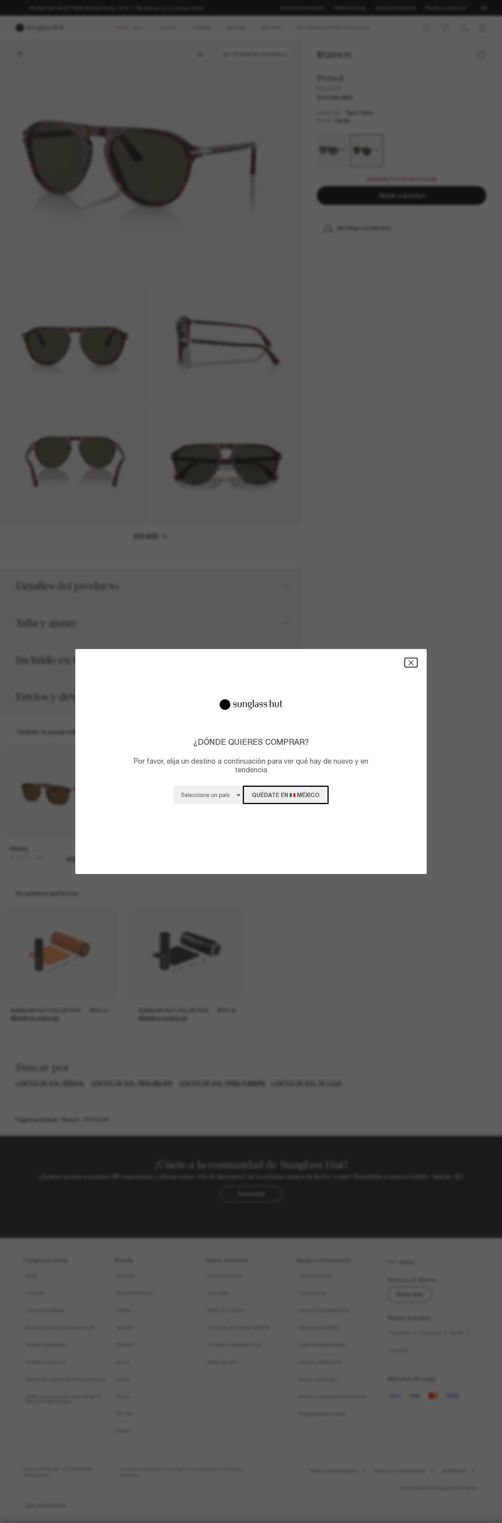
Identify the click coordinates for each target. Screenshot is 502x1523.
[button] (411, 662)
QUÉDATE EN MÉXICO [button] (286, 795)
